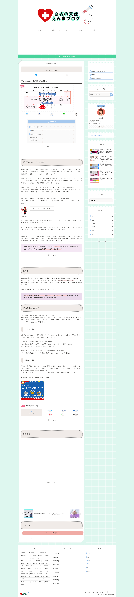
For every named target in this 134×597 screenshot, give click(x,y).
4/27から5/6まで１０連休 (37, 127)
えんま (101, 118)
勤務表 (32, 130)
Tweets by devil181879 (95, 135)
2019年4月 (56, 580)
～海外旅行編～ (34, 137)
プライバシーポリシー (101, 592)
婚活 (102, 216)
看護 (23, 405)
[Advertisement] (67, 43)
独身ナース (34, 405)
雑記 (102, 234)
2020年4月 (56, 561)
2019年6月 (56, 572)
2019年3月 (56, 583)
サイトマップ (111, 592)
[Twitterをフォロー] (36, 75)
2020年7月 (56, 553)
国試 (103, 223)
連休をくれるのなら (36, 134)
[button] (111, 94)
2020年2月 (56, 564)
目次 (51, 121)
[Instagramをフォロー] (67, 75)
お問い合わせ (91, 592)
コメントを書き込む (52, 533)
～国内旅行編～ (34, 140)
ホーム (84, 592)
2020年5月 (56, 557)
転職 (103, 226)
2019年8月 (56, 568)
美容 (102, 230)
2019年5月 (56, 576)
